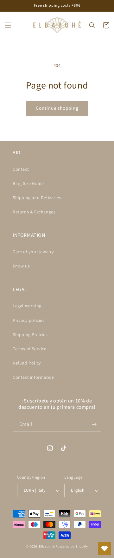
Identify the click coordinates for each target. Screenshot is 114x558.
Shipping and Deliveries (37, 198)
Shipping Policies (30, 335)
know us (21, 266)
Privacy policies (29, 320)
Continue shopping (57, 108)
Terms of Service (30, 349)
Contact (21, 169)
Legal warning (27, 306)
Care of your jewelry (33, 252)
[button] (8, 25)
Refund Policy (27, 363)
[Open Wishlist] (104, 548)
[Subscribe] (94, 424)
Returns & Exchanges (34, 212)
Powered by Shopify (71, 546)
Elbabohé (47, 546)
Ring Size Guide (28, 184)
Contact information (33, 377)
